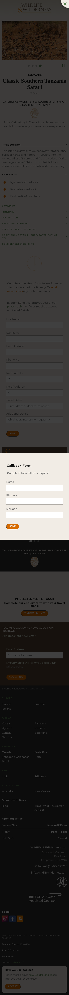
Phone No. (13, 495)
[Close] (65, 4)
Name (10, 481)
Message (11, 508)
